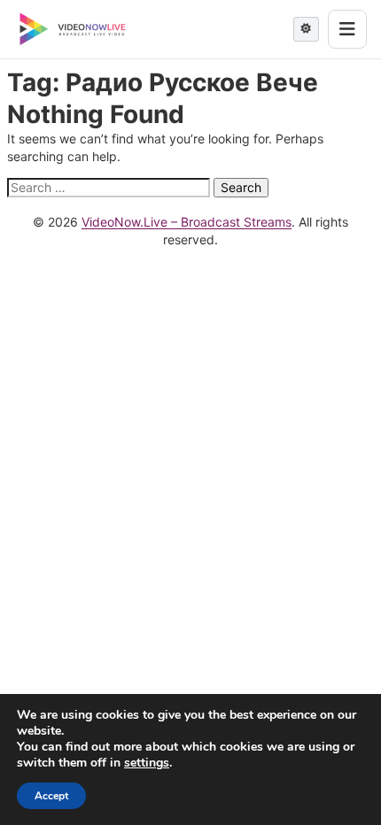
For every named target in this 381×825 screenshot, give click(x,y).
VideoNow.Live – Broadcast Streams (187, 221)
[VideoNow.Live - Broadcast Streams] (72, 29)
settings (146, 763)
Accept (51, 796)
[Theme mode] (306, 29)
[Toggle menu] (347, 29)
